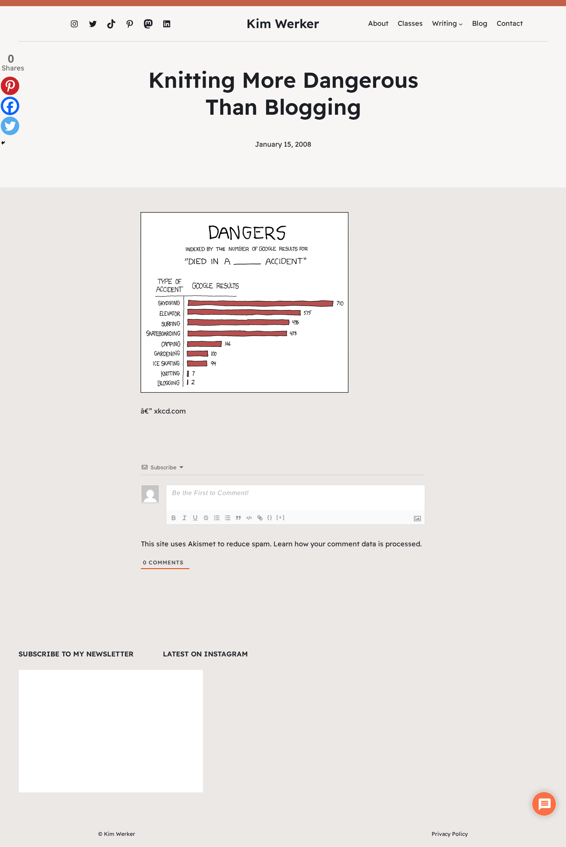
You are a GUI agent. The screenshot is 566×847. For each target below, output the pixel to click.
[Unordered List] (227, 517)
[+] (280, 517)
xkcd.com (170, 411)
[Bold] (173, 517)
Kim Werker (282, 23)
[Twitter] (10, 126)
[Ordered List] (216, 517)
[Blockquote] (238, 517)
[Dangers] (244, 390)
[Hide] (3, 143)
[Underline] (195, 517)
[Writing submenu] (461, 24)
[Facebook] (10, 106)
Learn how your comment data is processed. (347, 543)
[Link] (260, 517)
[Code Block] (249, 517)
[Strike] (206, 517)
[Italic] (184, 517)
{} (270, 517)
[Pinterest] (10, 86)
